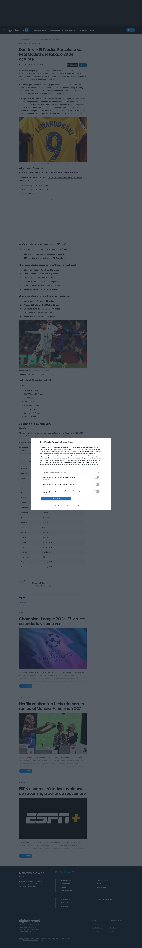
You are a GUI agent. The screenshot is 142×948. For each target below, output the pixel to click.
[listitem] (71, 472)
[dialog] (71, 474)
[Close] (107, 442)
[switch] (96, 477)
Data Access (71, 506)
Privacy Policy (82, 506)
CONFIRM (56, 498)
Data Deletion (59, 506)
